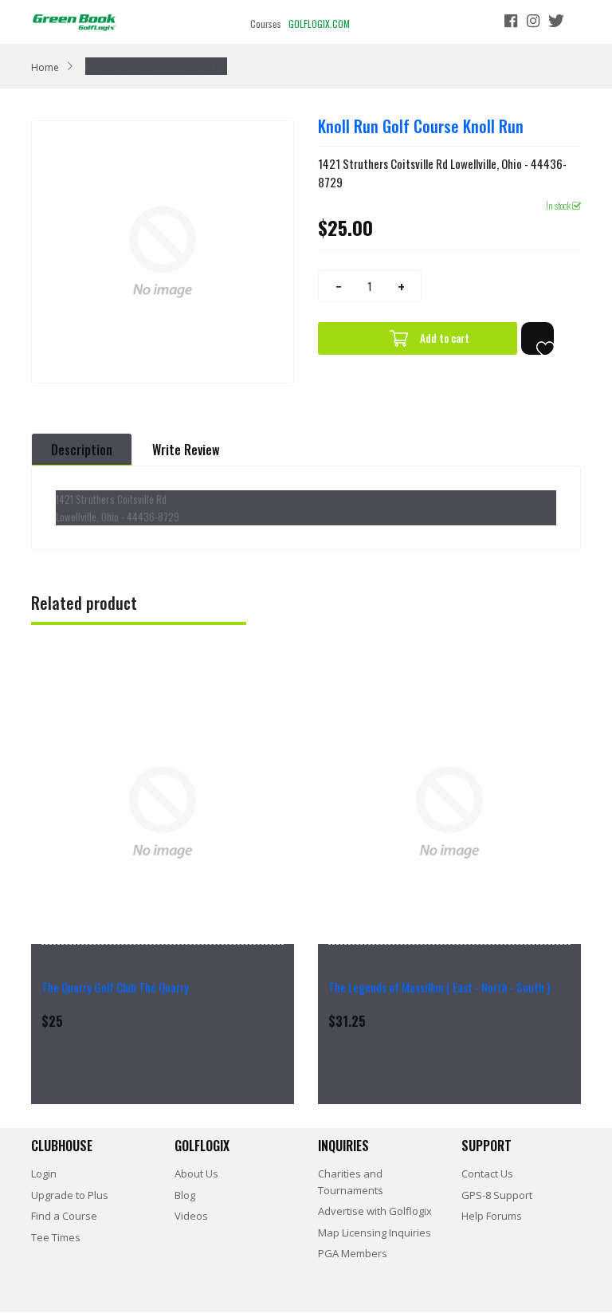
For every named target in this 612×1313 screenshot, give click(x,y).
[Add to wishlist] (537, 338)
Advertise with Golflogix (375, 1211)
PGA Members (352, 1253)
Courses (265, 23)
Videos (191, 1216)
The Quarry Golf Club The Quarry (115, 987)
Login (44, 1173)
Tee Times (55, 1237)
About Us (196, 1173)
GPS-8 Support (496, 1195)
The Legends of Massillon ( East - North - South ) (439, 987)
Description (81, 449)
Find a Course (64, 1216)
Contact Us (487, 1173)
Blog (185, 1195)
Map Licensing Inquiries (374, 1232)
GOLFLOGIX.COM (319, 23)
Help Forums (491, 1216)
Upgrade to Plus (69, 1195)
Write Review (185, 449)
